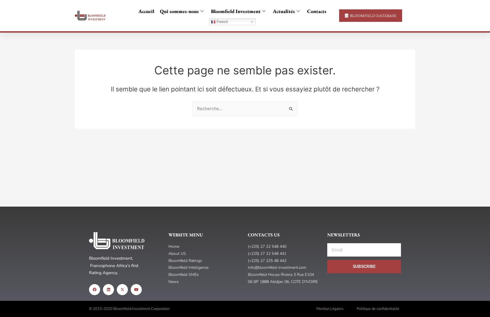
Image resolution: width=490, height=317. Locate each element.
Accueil (146, 11)
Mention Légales (329, 308)
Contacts (316, 11)
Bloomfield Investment (236, 11)
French (222, 22)
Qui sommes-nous (179, 11)
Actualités (284, 11)
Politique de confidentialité (378, 308)
